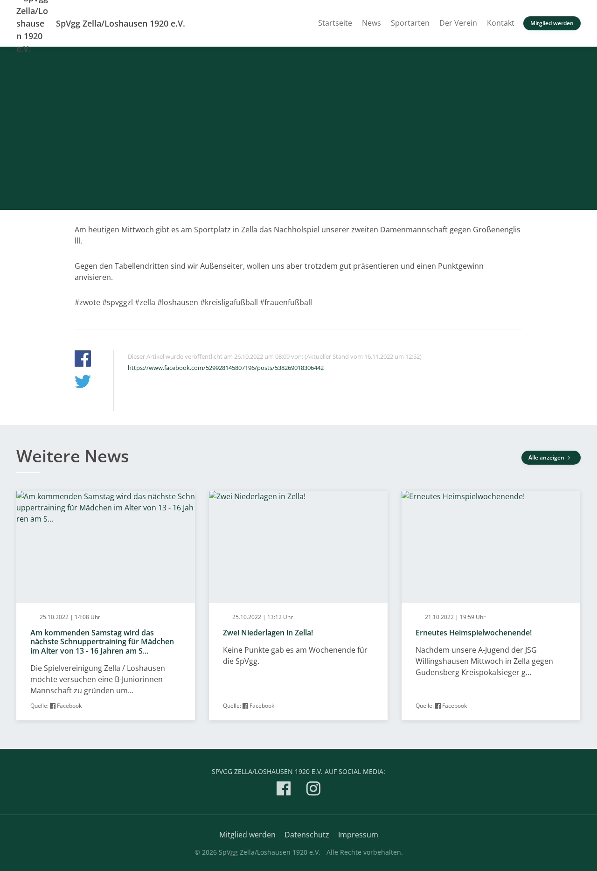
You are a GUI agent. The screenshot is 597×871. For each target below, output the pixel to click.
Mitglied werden (552, 23)
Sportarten (410, 23)
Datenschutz (307, 834)
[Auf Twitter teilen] (83, 382)
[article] (105, 606)
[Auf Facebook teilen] (83, 359)
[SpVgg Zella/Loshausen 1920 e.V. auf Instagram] (313, 790)
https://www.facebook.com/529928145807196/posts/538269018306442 (226, 367)
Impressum (358, 834)
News (371, 23)
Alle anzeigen (547, 457)
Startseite (335, 23)
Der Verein (458, 23)
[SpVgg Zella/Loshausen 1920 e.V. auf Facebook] (284, 790)
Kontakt (500, 23)
